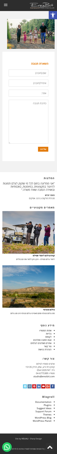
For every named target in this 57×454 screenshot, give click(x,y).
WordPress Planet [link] (42, 420)
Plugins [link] (47, 405)
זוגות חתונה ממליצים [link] (42, 339)
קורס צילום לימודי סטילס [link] (44, 255)
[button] (7, 447)
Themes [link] (47, 414)
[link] (53, 15)
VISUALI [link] (25, 438)
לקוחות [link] (48, 336)
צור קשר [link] (47, 346)
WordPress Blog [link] (43, 417)
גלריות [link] (48, 333)
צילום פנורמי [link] (49, 309)
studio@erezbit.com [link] (44, 376)
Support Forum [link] (43, 411)
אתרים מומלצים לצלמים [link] (41, 343)
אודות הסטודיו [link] (45, 330)
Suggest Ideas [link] (44, 408)
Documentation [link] (43, 401)
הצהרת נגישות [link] (44, 349)
